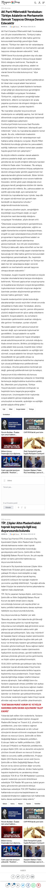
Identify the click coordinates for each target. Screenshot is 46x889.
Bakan (5, 804)
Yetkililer (37, 804)
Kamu (13, 804)
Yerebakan (6, 414)
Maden (20, 804)
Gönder (8, 507)
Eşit (4, 409)
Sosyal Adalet (20, 409)
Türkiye (31, 409)
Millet (11, 409)
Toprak (28, 804)
